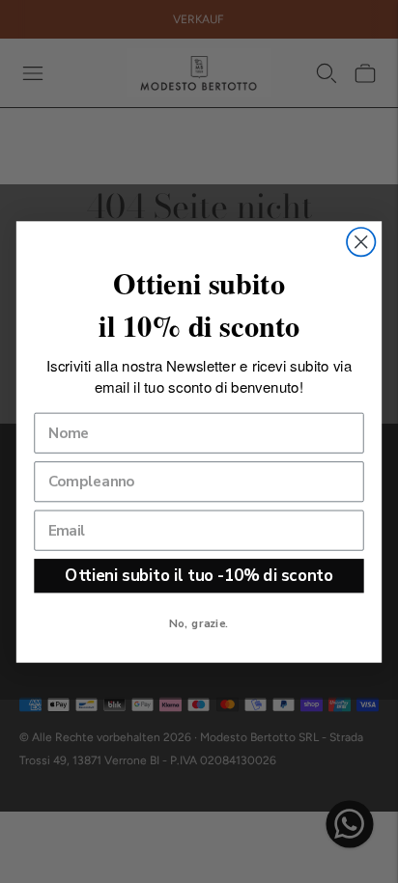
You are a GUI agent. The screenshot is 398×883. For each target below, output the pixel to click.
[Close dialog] (361, 242)
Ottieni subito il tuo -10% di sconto (198, 575)
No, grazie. (198, 622)
